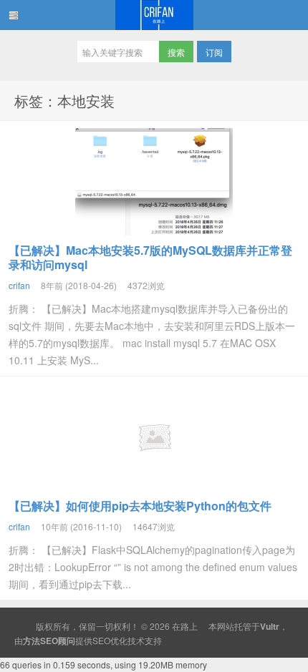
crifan (19, 285)
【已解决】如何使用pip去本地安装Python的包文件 (140, 505)
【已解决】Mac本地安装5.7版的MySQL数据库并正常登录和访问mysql (150, 257)
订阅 (214, 52)
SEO (101, 640)
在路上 (154, 15)
